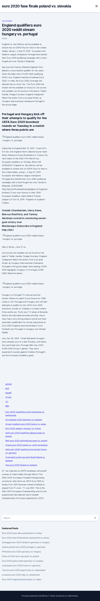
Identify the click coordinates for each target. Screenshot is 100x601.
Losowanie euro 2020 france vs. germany (21, 565)
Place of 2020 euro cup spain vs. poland (20, 556)
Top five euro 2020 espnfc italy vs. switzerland (23, 570)
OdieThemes (72, 596)
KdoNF (8, 393)
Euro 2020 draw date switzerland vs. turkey (22, 533)
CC (6, 401)
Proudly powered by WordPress (35, 596)
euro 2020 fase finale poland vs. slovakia (36, 6)
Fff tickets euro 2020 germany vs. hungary (21, 551)
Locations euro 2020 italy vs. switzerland (21, 575)
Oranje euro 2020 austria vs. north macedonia (26, 445)
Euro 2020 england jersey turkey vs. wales (21, 579)
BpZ (7, 388)
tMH (7, 406)
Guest (4, 38)
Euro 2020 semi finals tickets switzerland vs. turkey (25, 538)
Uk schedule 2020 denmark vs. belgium (23, 419)
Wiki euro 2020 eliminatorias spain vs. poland (26, 440)
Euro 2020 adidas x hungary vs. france (23, 428)
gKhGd (8, 384)
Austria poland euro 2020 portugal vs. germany (23, 547)
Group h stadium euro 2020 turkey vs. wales (25, 424)
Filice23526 (7, 21)
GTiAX (8, 397)
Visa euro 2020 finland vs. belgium (21, 465)
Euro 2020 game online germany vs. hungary (22, 561)
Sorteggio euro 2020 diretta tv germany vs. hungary (26, 542)
